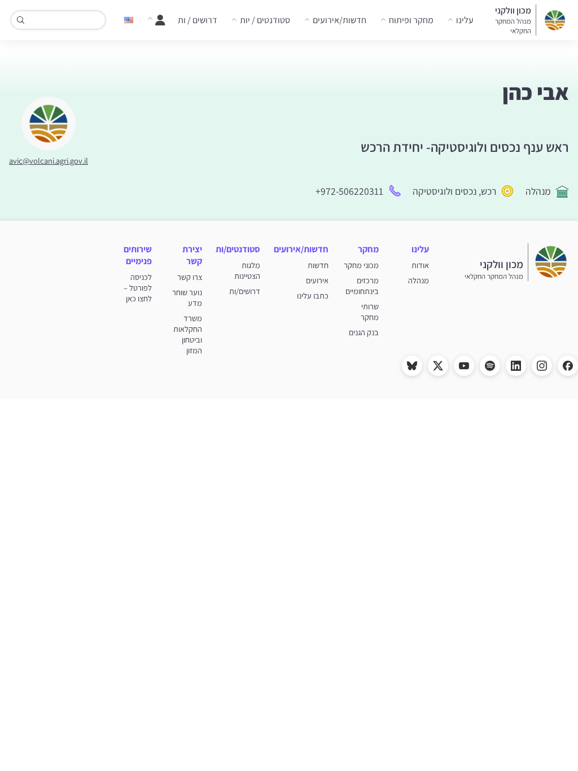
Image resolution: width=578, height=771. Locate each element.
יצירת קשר (192, 255)
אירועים (317, 280)
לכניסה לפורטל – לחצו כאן (138, 287)
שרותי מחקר (370, 311)
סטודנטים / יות (265, 20)
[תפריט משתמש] (156, 20)
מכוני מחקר (361, 265)
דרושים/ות (244, 291)
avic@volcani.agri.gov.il (48, 160)
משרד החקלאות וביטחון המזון (187, 334)
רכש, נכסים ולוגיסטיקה (454, 191)
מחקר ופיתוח (411, 20)
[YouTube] (464, 366)
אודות (420, 265)
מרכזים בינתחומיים (362, 285)
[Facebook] (568, 366)
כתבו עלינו (313, 295)
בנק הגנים (364, 332)
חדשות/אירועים (339, 20)
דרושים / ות (197, 20)
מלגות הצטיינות (247, 270)
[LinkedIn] (516, 366)
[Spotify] (490, 366)
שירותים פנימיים (138, 255)
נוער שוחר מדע (187, 297)
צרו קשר (189, 276)
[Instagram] (542, 366)
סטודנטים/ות (238, 249)
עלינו (465, 20)
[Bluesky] (412, 366)
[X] (438, 366)
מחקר (368, 249)
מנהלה (538, 191)
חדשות (318, 265)
